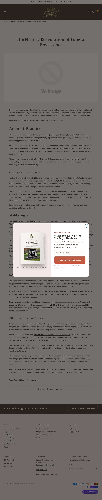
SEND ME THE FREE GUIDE (70, 260)
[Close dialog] (86, 225)
